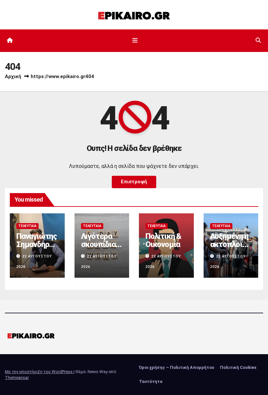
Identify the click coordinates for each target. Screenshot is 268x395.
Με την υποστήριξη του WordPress (39, 371)
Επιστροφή (134, 182)
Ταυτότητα (150, 381)
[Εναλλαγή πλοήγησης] (135, 40)
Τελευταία (27, 226)
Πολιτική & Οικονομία (163, 240)
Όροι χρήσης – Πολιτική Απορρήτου (176, 367)
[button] (258, 40)
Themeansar (16, 377)
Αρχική (13, 76)
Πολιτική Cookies (238, 367)
